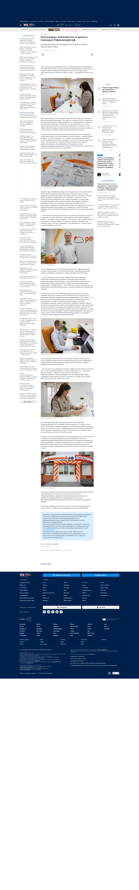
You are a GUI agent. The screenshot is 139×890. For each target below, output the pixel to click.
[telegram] (44, 611)
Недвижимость (24, 21)
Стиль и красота (105, 585)
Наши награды (24, 590)
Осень (84, 585)
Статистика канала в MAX (27, 600)
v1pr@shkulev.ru (91, 654)
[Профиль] (118, 25)
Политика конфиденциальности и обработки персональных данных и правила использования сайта (93, 665)
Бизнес (45, 585)
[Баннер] (54, 29)
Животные (46, 598)
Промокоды (94, 21)
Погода (41, 21)
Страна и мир (104, 587)
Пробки (78, 21)
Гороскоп (63, 21)
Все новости (28, 36)
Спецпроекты (104, 595)
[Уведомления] (114, 25)
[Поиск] (111, 25)
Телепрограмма (49, 21)
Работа (84, 593)
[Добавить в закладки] (43, 54)
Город (44, 590)
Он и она (84, 582)
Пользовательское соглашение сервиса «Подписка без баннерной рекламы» (88, 663)
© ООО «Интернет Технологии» (45, 673)
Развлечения (86, 595)
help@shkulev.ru (30, 663)
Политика (85, 587)
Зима (65, 582)
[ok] (52, 611)
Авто (44, 582)
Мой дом (66, 593)
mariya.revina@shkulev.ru (25, 669)
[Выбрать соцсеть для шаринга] (92, 54)
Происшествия (86, 590)
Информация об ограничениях (77, 656)
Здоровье (45, 600)
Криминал (67, 585)
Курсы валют (71, 21)
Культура (66, 587)
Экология (103, 590)
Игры (87, 21)
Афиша (57, 21)
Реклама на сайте (25, 582)
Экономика (103, 593)
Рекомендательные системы (77, 661)
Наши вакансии (24, 593)
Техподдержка (24, 595)
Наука (65, 595)
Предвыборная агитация (27, 598)
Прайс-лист (23, 585)
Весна (44, 587)
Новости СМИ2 (46, 564)
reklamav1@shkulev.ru (102, 649)
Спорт (102, 582)
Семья (84, 600)
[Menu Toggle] (21, 25)
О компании (23, 587)
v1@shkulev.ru (37, 660)
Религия (84, 598)
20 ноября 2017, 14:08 (46, 50)
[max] (57, 611)
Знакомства (33, 21)
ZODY (83, 21)
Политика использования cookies (78, 658)
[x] (61, 611)
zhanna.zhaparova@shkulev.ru (26, 667)
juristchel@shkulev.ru (56, 661)
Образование (67, 600)
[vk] (48, 611)
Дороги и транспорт (48, 593)
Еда (44, 595)
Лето (65, 590)
